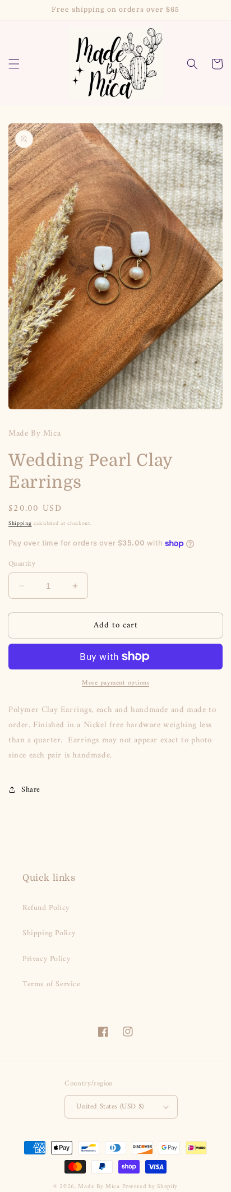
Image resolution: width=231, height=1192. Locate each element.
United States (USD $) (110, 1106)
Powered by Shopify (150, 1186)
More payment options (115, 683)
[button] (14, 64)
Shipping (20, 523)
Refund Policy (46, 908)
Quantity (21, 564)
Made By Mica (98, 1186)
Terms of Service (51, 984)
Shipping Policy (49, 933)
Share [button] (30, 790)
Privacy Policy (46, 959)
